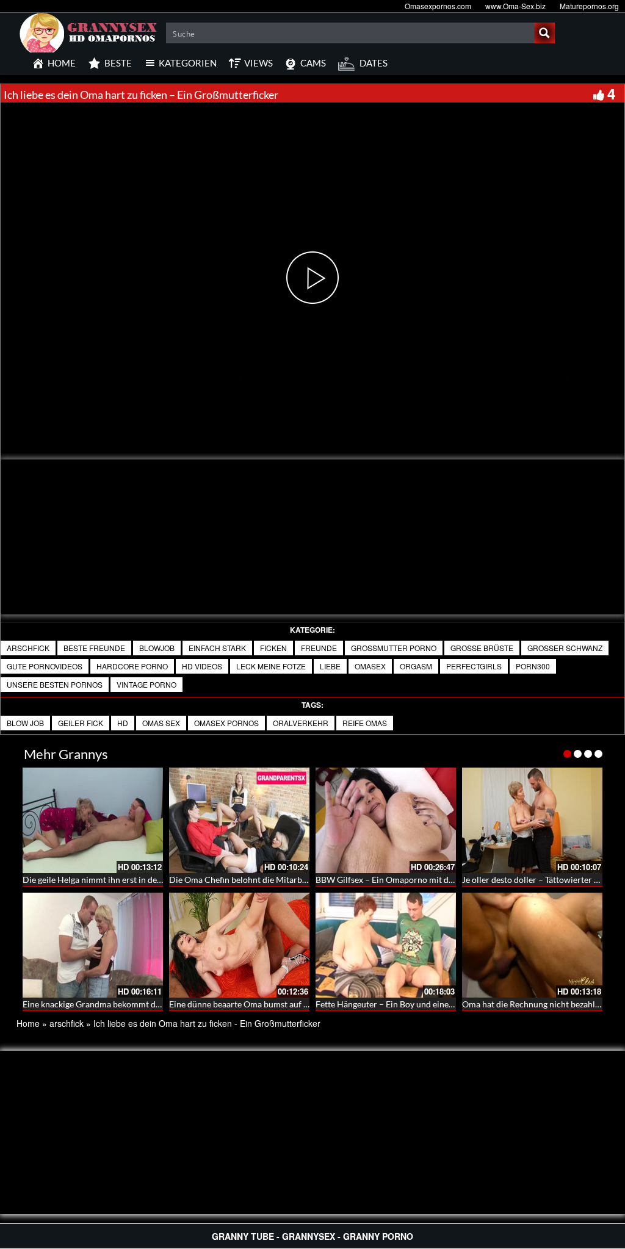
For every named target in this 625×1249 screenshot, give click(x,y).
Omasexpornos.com (438, 5)
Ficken (273, 647)
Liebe (330, 666)
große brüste (481, 647)
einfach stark (217, 647)
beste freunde (94, 647)
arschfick (28, 647)
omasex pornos (226, 723)
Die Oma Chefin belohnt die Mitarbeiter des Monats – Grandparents (297, 879)
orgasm (416, 666)
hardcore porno (132, 666)
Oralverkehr (300, 723)
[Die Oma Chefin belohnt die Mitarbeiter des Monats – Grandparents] (239, 820)
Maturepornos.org (589, 5)
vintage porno (146, 684)
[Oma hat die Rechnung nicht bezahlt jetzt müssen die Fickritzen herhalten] (532, 945)
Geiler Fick (80, 723)
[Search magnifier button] (544, 33)
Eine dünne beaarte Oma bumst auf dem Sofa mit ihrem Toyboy (287, 1004)
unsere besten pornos (55, 684)
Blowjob (157, 647)
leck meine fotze (271, 666)
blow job (25, 723)
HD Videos (202, 666)
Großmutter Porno (393, 647)
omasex (370, 666)
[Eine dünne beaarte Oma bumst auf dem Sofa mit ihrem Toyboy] (239, 945)
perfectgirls (474, 666)
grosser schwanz (564, 647)
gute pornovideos (44, 666)
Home (28, 1023)
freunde (319, 647)
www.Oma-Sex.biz (515, 5)
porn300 (533, 666)
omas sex (161, 723)
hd (122, 723)
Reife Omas (364, 723)
